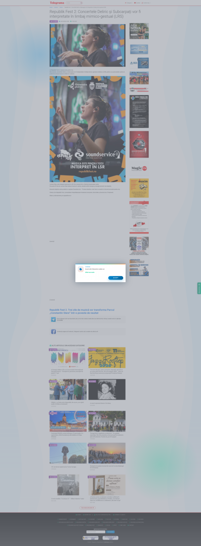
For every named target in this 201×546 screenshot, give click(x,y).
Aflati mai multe (89, 272)
